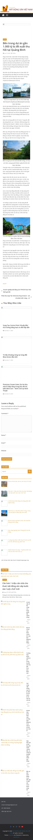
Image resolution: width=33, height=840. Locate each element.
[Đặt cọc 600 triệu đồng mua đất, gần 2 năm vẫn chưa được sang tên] (13, 783)
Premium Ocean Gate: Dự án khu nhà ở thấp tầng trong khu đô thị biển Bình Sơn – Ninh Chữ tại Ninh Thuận (15, 387)
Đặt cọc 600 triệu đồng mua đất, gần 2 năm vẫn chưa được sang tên (28, 781)
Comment (4, 413)
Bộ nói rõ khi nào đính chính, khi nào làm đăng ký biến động (28, 635)
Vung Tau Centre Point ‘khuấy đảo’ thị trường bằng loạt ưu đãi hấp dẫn (16, 326)
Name (3, 435)
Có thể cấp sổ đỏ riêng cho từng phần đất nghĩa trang (28, 609)
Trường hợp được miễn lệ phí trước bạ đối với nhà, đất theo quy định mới (28, 663)
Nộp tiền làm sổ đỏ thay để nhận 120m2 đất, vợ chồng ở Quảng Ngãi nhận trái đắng (28, 751)
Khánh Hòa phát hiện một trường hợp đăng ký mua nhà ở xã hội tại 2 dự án (28, 720)
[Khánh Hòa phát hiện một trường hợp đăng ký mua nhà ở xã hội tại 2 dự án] (13, 723)
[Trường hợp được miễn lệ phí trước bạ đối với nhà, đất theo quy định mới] (13, 666)
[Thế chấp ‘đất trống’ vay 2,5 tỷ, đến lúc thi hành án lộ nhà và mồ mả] (13, 695)
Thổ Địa (14, 53)
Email (3, 443)
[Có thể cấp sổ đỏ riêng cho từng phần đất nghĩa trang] (13, 612)
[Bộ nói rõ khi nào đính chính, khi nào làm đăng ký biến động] (13, 638)
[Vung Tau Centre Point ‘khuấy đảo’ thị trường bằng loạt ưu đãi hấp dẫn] (16, 308)
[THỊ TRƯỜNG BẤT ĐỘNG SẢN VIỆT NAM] (3, 15)
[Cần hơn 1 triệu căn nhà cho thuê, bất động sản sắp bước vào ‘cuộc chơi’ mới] (16, 575)
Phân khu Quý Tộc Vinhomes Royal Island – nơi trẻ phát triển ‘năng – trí (15, 297)
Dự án (5, 39)
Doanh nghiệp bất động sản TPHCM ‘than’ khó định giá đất (17, 291)
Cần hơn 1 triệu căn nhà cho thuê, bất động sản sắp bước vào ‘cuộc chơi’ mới (15, 586)
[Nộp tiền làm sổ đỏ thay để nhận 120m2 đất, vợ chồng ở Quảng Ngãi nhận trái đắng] (13, 754)
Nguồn (4, 283)
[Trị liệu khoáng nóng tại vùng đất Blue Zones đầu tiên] (16, 337)
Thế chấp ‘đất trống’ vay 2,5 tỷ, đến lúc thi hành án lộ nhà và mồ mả (28, 692)
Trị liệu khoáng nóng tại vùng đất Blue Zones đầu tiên (15, 356)
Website (3, 451)
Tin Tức (4, 579)
